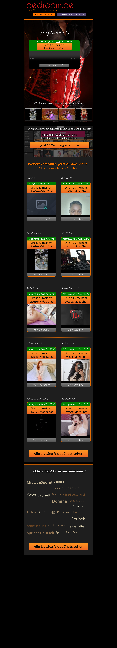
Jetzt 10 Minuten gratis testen (59, 145)
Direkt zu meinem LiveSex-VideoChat (54, 46)
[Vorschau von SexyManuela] (41, 269)
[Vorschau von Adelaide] (41, 214)
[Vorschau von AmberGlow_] (75, 379)
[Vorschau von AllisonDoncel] (41, 379)
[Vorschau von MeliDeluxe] (75, 269)
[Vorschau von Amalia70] (75, 214)
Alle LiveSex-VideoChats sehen (58, 453)
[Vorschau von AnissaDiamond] (75, 324)
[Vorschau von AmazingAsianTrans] (41, 415)
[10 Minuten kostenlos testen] (30, 14)
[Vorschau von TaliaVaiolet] (41, 324)
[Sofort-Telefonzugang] (32, 14)
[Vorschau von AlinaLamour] (75, 434)
